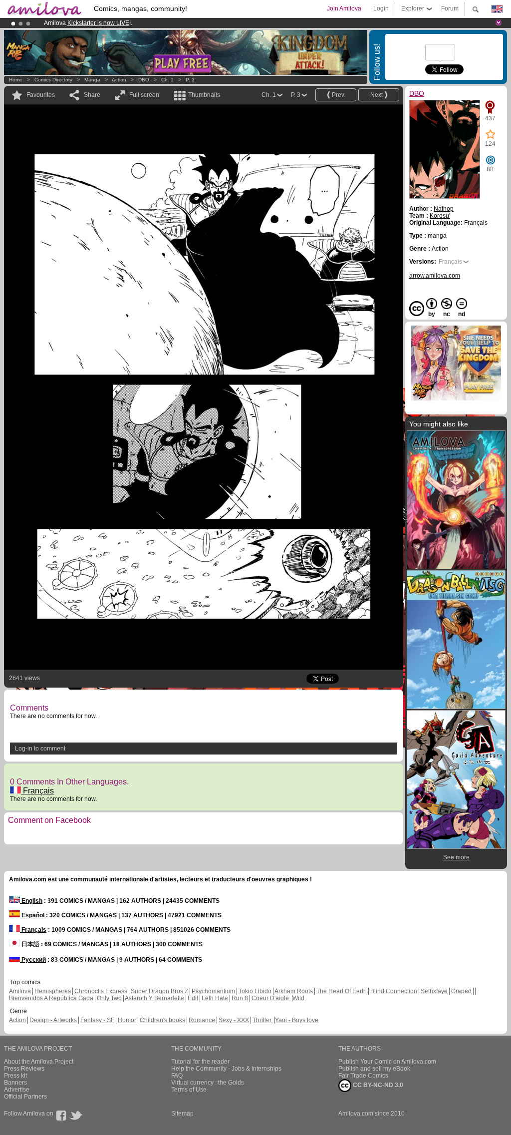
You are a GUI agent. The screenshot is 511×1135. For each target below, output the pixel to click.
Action (119, 79)
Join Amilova (344, 8)
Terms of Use (189, 1089)
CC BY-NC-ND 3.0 (377, 1085)
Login (381, 8)
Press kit (15, 1075)
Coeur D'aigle (271, 998)
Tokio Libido (255, 991)
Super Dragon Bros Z (159, 991)
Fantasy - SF (97, 1020)
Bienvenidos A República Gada (51, 998)
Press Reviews (24, 1068)
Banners (15, 1082)
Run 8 (240, 998)
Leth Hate (215, 998)
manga (92, 79)
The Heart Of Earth (341, 991)
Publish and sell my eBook (374, 1068)
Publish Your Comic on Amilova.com (387, 1061)
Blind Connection (393, 991)
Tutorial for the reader (200, 1061)
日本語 (29, 944)
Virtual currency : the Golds (207, 1082)
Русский (33, 959)
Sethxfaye (434, 991)
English (31, 900)
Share (92, 94)
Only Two (109, 998)
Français (37, 790)
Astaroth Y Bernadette (154, 998)
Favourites (40, 94)
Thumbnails (204, 94)
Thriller (263, 1020)
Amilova (20, 991)
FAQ (177, 1075)
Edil (193, 998)
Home (15, 79)
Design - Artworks (53, 1020)
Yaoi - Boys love (296, 1020)
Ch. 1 (167, 79)
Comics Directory (53, 79)
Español (32, 915)
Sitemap (182, 1113)
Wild (298, 998)
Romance (202, 1020)
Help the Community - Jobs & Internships (226, 1068)
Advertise (16, 1089)
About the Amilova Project (38, 1061)
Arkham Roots (293, 991)
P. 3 (190, 79)
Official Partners (25, 1096)
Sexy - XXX (234, 1020)
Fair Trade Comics (363, 1075)
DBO (143, 79)
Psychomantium (213, 991)
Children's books (162, 1020)
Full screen (144, 94)
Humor (127, 1020)
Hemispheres (52, 991)
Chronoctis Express (100, 991)
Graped (461, 991)
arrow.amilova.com (434, 275)
